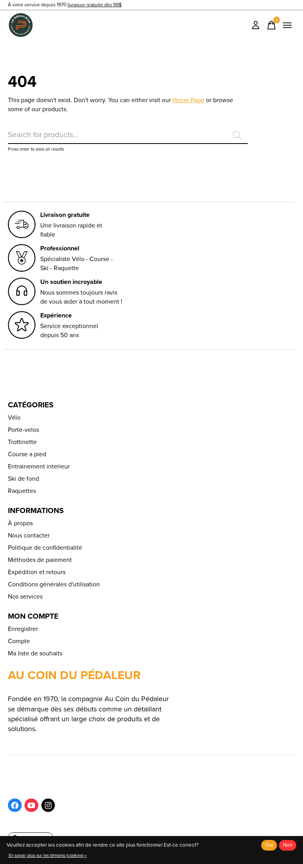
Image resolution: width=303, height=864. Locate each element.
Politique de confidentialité (45, 547)
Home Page (188, 100)
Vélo (14, 417)
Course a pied (27, 454)
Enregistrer (23, 628)
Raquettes (22, 490)
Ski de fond (23, 478)
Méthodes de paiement (40, 559)
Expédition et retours (36, 572)
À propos (20, 523)
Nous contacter (29, 535)
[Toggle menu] (287, 25)
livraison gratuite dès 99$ (94, 4)
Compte (19, 641)
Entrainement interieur (39, 466)
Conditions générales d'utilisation (54, 584)
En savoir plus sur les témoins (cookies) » (48, 855)
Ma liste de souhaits (35, 653)
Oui (269, 845)
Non (287, 845)
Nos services (25, 596)
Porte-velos (23, 429)
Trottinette (22, 441)
